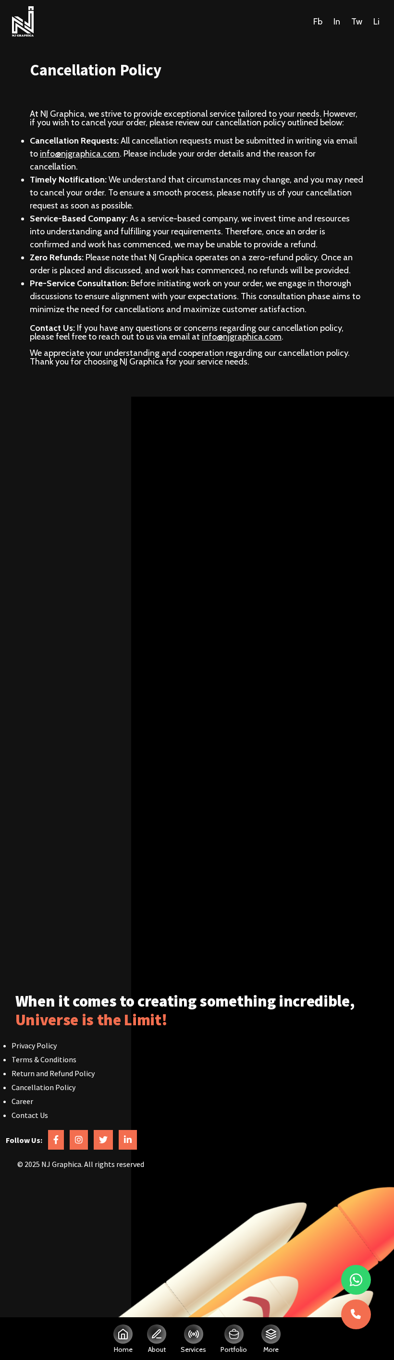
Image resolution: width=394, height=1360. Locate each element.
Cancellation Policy (43, 1087)
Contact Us (30, 1115)
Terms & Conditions (44, 1059)
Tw (356, 21)
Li (376, 21)
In (336, 21)
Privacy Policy (34, 1045)
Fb (317, 21)
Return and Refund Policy (53, 1073)
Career (22, 1101)
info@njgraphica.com (80, 153)
